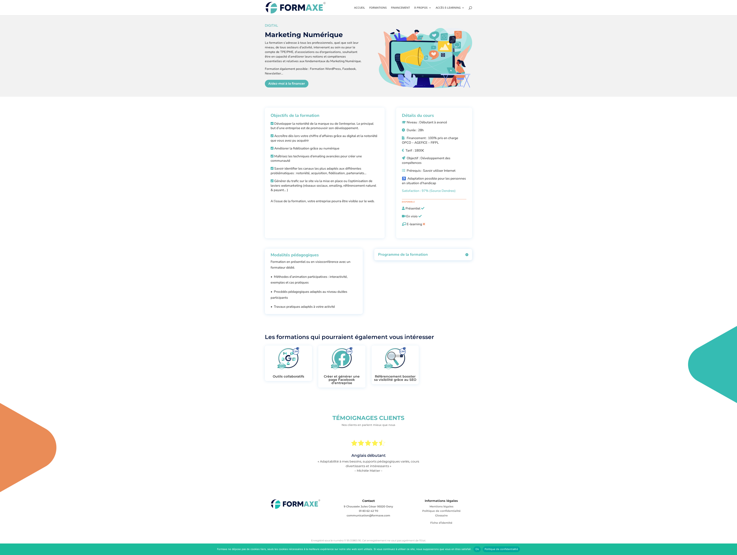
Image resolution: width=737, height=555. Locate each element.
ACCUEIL (359, 7)
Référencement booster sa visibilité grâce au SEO (395, 378)
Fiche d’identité (441, 522)
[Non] (732, 549)
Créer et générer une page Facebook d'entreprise (342, 379)
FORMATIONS (378, 7)
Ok (477, 549)
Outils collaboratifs (288, 376)
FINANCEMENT (400, 7)
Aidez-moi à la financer (286, 83)
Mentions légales (441, 506)
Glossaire (441, 515)
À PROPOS (421, 7)
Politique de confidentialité (441, 511)
